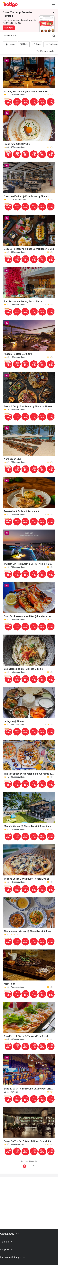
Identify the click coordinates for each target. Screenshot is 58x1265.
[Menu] (53, 4)
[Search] (54, 35)
